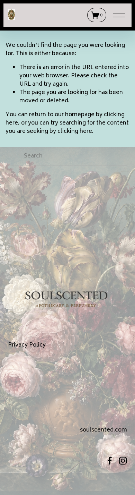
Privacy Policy (27, 345)
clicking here (74, 131)
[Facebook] (110, 460)
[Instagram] (123, 460)
